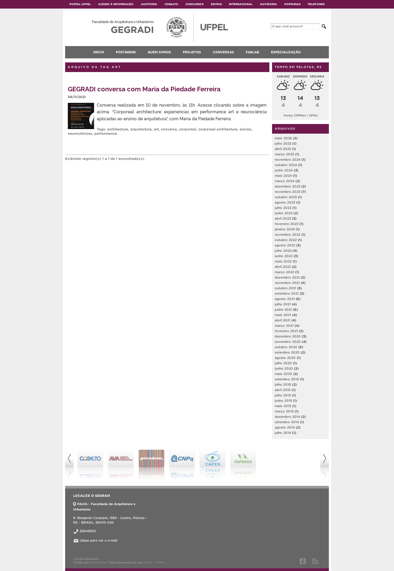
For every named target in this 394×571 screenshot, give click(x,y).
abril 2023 (283, 218)
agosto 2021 (285, 298)
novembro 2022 (287, 234)
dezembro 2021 (287, 277)
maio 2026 (283, 138)
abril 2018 (283, 390)
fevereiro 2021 (286, 331)
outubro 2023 (286, 197)
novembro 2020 (288, 341)
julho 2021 (283, 304)
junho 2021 (283, 309)
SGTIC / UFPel (154, 562)
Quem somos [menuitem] (159, 52)
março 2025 (284, 154)
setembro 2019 (287, 379)
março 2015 (284, 411)
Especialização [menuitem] (286, 52)
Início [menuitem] (98, 52)
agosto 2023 (285, 202)
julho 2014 (283, 432)
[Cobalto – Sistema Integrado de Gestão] (90, 465)
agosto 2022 (285, 245)
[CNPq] (182, 465)
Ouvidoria (268, 4)
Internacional (240, 4)
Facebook (303, 561)
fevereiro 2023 (286, 224)
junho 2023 (283, 213)
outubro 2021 (285, 288)
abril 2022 (283, 266)
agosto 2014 (285, 427)
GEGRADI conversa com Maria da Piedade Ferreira (144, 88)
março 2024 (284, 181)
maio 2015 (283, 406)
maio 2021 (283, 315)
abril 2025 (283, 149)
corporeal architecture (217, 129)
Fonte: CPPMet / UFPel (301, 115)
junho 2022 (283, 256)
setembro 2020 (287, 352)
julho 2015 (283, 395)
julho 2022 (283, 250)
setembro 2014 (287, 422)
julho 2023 (283, 207)
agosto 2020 (285, 357)
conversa (169, 129)
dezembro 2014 (287, 416)
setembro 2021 (287, 293)
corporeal (187, 129)
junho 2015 (283, 400)
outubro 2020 (286, 347)
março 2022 (284, 272)
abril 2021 (282, 320)
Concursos (194, 4)
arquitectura (141, 129)
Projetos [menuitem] (192, 52)
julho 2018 (283, 384)
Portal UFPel (80, 4)
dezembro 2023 (287, 186)
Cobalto (171, 4)
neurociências (80, 134)
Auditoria (149, 4)
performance (105, 134)
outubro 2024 (286, 165)
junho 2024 (284, 170)
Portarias (292, 4)
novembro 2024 (287, 159)
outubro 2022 (286, 240)
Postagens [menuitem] (126, 52)
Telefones (316, 4)
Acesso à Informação (115, 4)
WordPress (99, 562)
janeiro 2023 (285, 229)
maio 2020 (283, 373)
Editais (216, 4)
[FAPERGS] (243, 465)
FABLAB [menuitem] (252, 52)
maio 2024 (283, 175)
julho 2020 (283, 363)
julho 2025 (283, 143)
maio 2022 (283, 261)
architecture (117, 129)
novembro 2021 (287, 282)
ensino (245, 129)
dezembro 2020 (288, 336)
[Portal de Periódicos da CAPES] (151, 465)
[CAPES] (212, 465)
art (156, 129)
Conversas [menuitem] (223, 52)
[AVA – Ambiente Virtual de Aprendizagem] (121, 465)
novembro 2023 (287, 191)
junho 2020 (284, 368)
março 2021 (284, 325)
